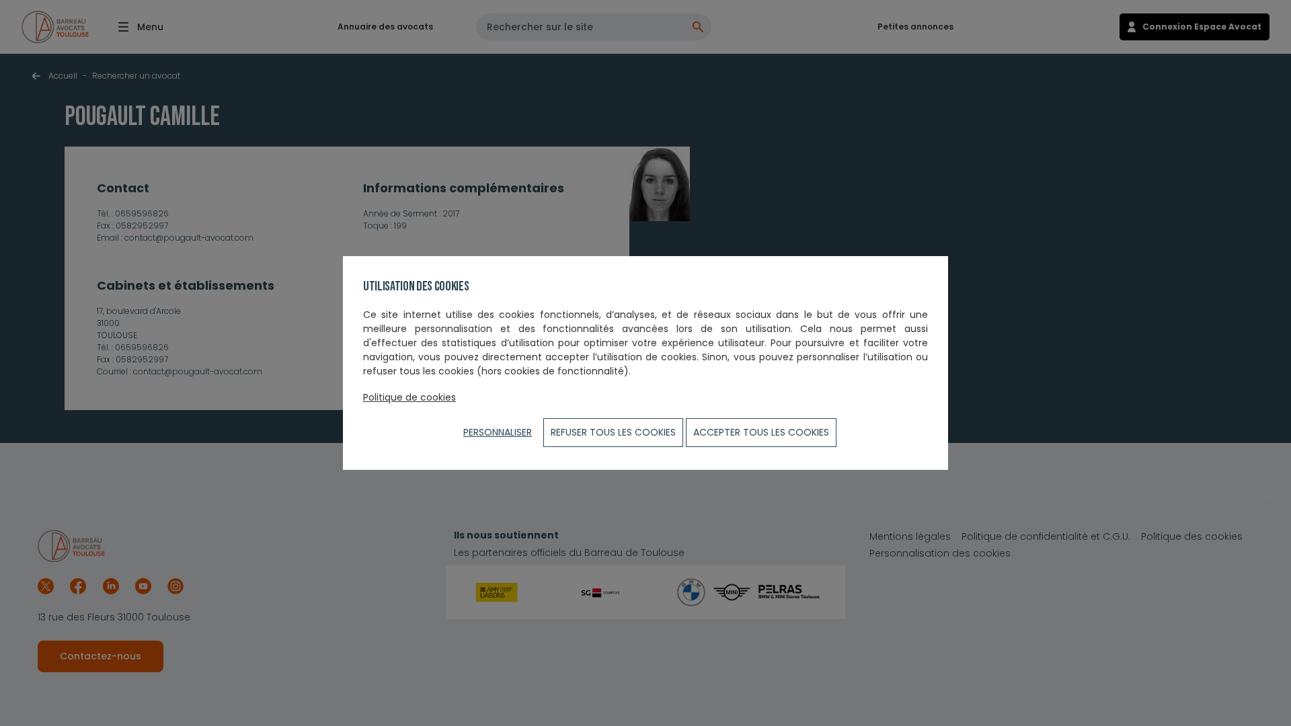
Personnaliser (497, 432)
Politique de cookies (409, 397)
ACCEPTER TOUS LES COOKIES (761, 432)
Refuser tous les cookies (613, 432)
